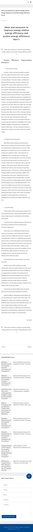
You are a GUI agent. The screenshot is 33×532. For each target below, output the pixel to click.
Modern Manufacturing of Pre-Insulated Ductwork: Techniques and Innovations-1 (22, 433)
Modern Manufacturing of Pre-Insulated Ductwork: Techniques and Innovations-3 (22, 376)
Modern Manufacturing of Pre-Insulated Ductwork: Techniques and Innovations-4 (22, 363)
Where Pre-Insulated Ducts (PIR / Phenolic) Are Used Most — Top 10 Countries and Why (22, 462)
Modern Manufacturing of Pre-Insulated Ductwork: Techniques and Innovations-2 (22, 419)
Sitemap (22, 529)
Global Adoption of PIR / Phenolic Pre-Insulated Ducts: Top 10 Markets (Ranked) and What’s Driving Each (21, 446)
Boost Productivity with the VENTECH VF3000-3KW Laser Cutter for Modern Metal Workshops (22, 404)
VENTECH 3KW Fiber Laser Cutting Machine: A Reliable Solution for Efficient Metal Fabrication (21, 390)
